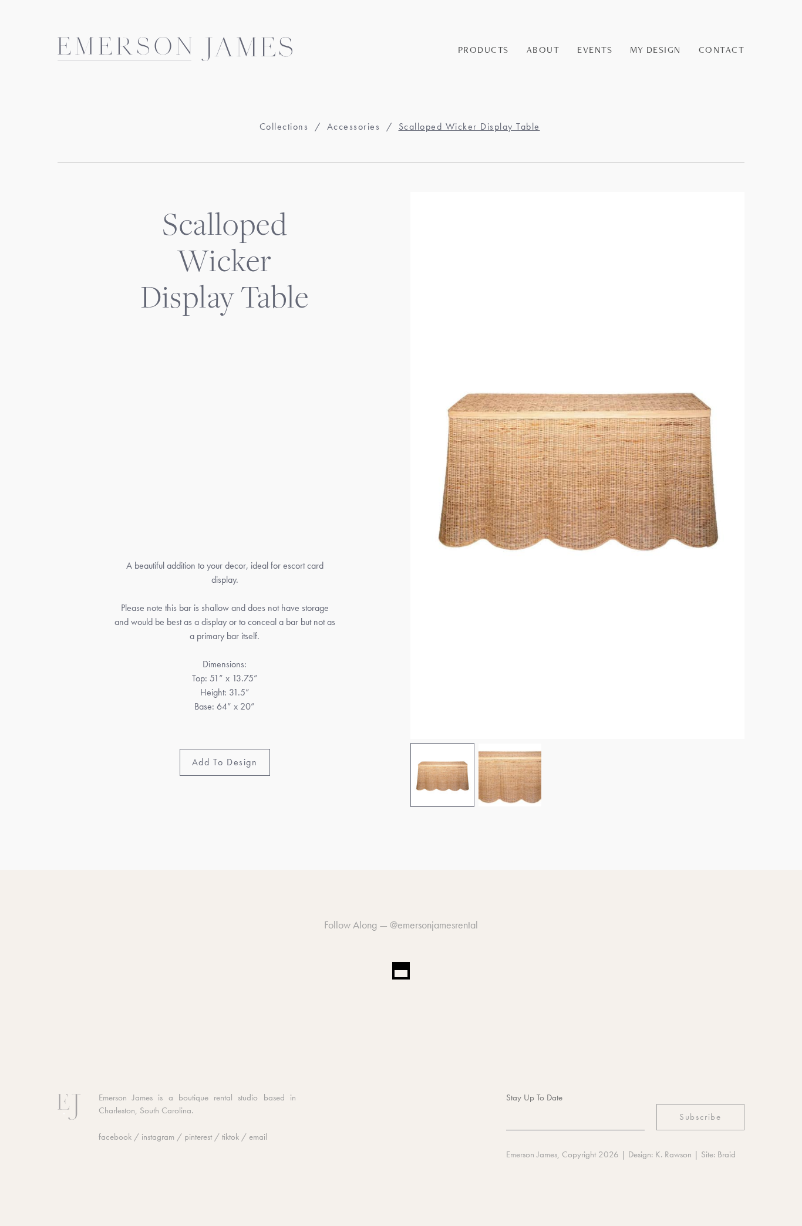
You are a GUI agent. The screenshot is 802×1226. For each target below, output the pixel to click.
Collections (284, 126)
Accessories (353, 126)
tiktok (230, 1137)
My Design (655, 49)
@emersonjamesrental (434, 924)
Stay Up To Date (534, 1097)
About (543, 49)
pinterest (198, 1137)
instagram (157, 1137)
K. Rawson (673, 1154)
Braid (726, 1154)
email (258, 1137)
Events (594, 49)
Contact (722, 49)
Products (483, 49)
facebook (115, 1137)
